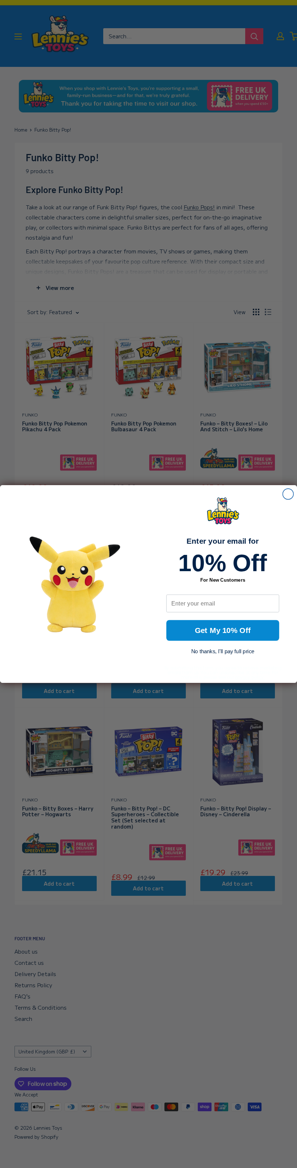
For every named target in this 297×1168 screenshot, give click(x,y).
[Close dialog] (288, 494)
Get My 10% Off (223, 630)
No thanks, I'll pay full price (223, 651)
